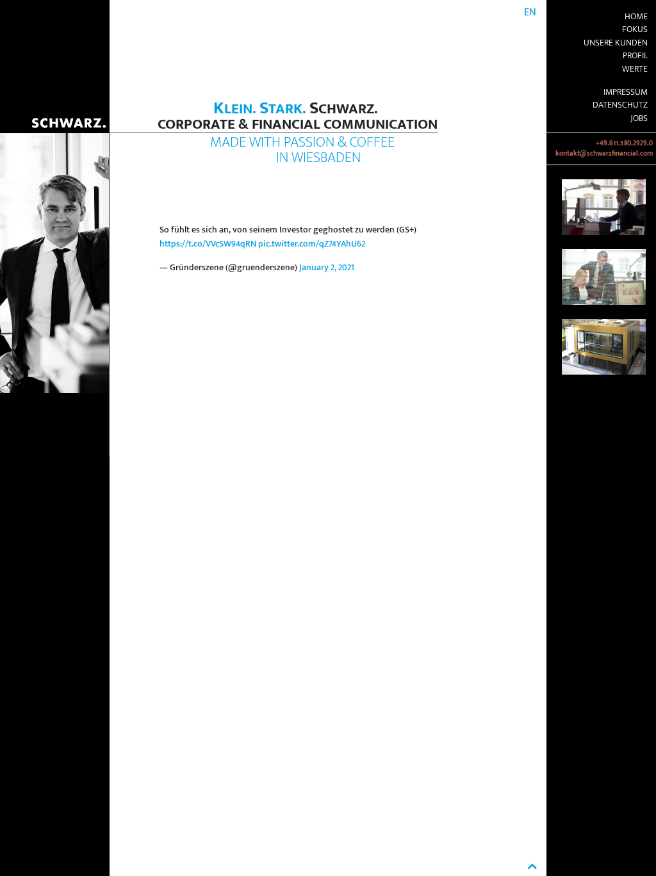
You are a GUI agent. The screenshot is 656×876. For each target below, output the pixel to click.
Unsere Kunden (616, 42)
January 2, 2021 (326, 267)
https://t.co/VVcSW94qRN (208, 244)
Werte (635, 69)
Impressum (625, 92)
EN (530, 12)
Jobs (639, 118)
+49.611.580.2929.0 (624, 143)
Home (636, 16)
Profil (635, 55)
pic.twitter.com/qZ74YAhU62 (311, 244)
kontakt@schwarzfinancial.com (604, 153)
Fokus (635, 29)
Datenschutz (620, 105)
